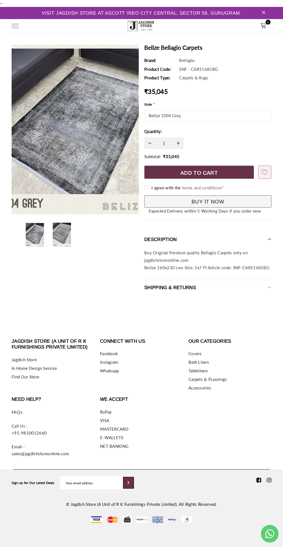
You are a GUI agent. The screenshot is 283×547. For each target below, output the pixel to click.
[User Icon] (250, 26)
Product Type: (157, 77)
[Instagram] (269, 480)
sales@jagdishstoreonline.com (40, 453)
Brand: (150, 60)
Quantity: (153, 131)
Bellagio (187, 60)
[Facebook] (258, 480)
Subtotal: (152, 156)
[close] (263, 13)
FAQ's (17, 412)
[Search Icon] (30, 25)
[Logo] (140, 25)
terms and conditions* (202, 187)
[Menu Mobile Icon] (15, 26)
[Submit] (128, 483)
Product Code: (157, 69)
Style (149, 104)
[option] (75, 129)
